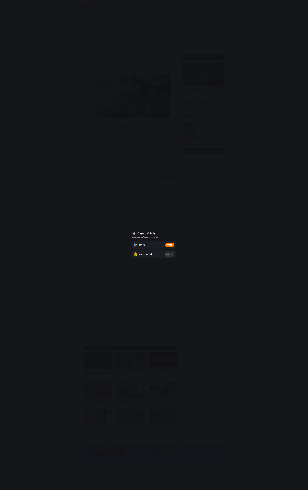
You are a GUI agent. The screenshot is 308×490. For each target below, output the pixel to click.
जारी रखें (169, 254)
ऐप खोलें (169, 245)
